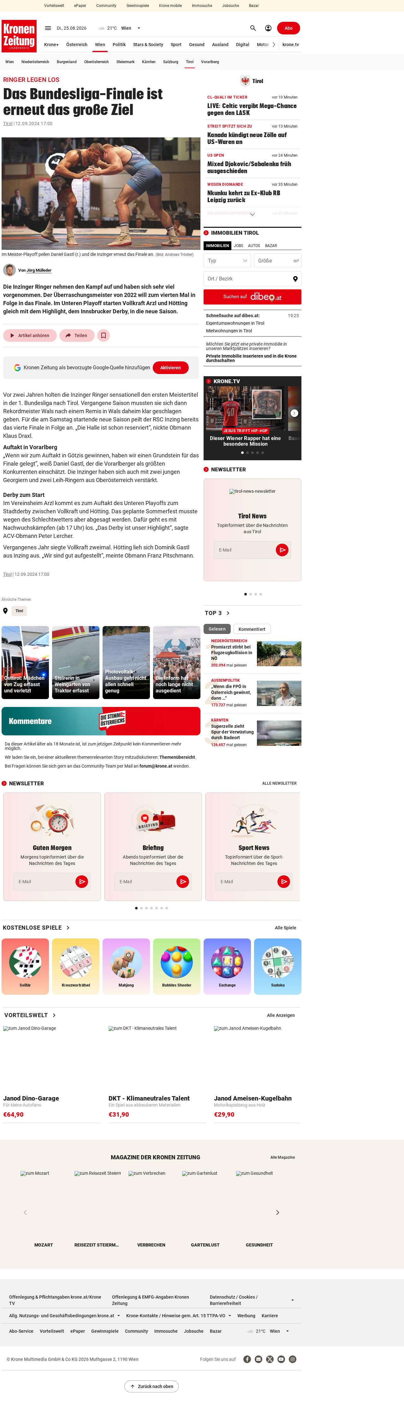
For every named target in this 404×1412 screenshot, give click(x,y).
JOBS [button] (238, 246)
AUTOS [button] (254, 246)
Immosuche (202, 5)
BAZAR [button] (271, 246)
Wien (100, 44)
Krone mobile (170, 5)
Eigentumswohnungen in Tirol (252, 323)
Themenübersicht (177, 757)
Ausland (220, 44)
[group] (25, 662)
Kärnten (149, 62)
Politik (119, 44)
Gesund (197, 44)
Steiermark (125, 62)
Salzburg (170, 62)
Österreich (76, 44)
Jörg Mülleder (39, 270)
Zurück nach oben (151, 1386)
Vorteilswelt (54, 5)
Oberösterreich (96, 62)
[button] (274, 44)
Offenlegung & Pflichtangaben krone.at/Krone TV (55, 1300)
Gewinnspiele (138, 5)
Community (106, 5)
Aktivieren (170, 367)
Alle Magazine (282, 1157)
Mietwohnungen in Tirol (248, 331)
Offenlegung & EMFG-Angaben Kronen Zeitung (150, 1300)
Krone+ (51, 44)
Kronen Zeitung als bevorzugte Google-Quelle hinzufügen (102, 368)
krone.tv (290, 44)
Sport (176, 44)
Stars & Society (148, 44)
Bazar (254, 5)
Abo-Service (21, 1331)
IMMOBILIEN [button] (217, 246)
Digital (242, 44)
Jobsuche (230, 5)
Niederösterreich (35, 62)
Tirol (189, 62)
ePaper (80, 5)
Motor (263, 44)
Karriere (270, 1315)
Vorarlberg (210, 62)
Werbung (246, 1315)
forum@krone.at (156, 766)
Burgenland (67, 62)
